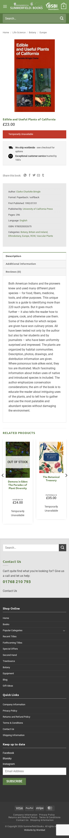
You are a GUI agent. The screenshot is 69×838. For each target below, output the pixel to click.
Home (6, 32)
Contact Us (8, 729)
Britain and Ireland (38, 232)
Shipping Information (13, 735)
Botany (32, 32)
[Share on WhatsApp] (25, 175)
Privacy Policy (10, 710)
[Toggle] (64, 630)
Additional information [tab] (21, 263)
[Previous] (3, 482)
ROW (33, 236)
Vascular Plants (45, 236)
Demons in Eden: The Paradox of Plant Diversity (18, 484)
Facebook (8, 752)
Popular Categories (12, 630)
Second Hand (10, 655)
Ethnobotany (14, 236)
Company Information (14, 704)
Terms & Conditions (13, 722)
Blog (5, 679)
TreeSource (9, 661)
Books (6, 624)
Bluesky (7, 758)
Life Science (19, 32)
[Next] (66, 482)
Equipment (8, 673)
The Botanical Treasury (51, 478)
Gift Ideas (8, 685)
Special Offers (10, 648)
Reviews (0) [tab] (13, 271)
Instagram (9, 763)
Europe (43, 32)
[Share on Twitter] (34, 175)
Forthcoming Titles (12, 642)
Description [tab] (13, 256)
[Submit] (62, 18)
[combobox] (34, 18)
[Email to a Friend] (38, 175)
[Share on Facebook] (29, 175)
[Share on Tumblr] (43, 175)
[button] (5, 6)
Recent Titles (10, 636)
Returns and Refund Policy (16, 716)
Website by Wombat (34, 830)
